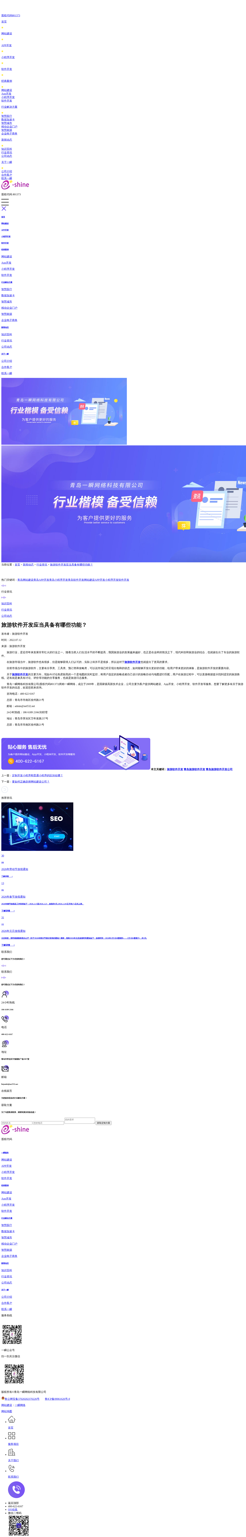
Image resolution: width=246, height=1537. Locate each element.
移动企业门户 (9, 126)
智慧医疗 (6, 116)
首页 (4, 21)
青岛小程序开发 (58, 579)
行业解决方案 (9, 106)
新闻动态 (6, 139)
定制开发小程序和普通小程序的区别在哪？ (37, 775)
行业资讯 (6, 152)
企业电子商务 (9, 133)
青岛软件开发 (76, 579)
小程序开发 (8, 57)
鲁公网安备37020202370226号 (22, 1399)
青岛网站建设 (25, 579)
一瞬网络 (20, 1405)
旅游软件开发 (175, 769)
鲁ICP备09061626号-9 (57, 1399)
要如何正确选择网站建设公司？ (31, 781)
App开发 (6, 93)
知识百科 (6, 149)
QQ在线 (12, 1509)
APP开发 (6, 45)
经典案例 (6, 81)
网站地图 (6, 1411)
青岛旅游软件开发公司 (219, 769)
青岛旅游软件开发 (194, 769)
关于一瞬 (6, 162)
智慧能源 (6, 130)
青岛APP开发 (41, 579)
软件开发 (6, 69)
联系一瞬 (6, 178)
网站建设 (6, 33)
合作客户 (6, 174)
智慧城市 (6, 123)
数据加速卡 (8, 119)
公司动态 (6, 156)
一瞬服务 (5, 1153)
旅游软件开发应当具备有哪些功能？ (71, 564)
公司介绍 (6, 171)
